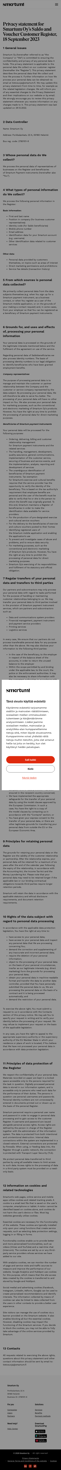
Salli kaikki (30, 759)
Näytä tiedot (29, 777)
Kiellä (30, 768)
